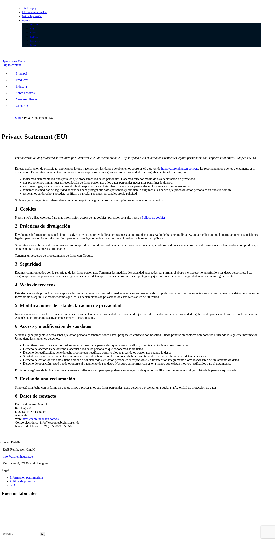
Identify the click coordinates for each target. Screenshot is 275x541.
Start (18, 117)
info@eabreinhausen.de (16, 456)
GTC (13, 485)
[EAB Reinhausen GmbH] (47, 61)
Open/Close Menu (13, 61)
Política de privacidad (23, 481)
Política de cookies (153, 217)
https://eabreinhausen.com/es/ (179, 168)
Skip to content (11, 65)
